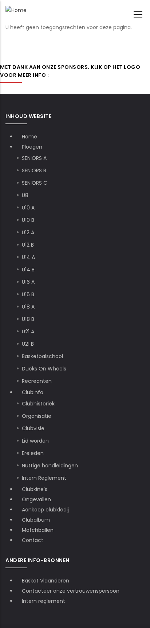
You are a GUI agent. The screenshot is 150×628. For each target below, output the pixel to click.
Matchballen (38, 530)
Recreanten (37, 381)
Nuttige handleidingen (50, 465)
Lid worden (35, 440)
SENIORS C (34, 183)
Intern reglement (43, 601)
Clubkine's (34, 489)
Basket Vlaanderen (45, 580)
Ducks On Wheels (44, 368)
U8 (25, 195)
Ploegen (33, 146)
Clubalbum (36, 519)
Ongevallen (36, 499)
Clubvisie (33, 428)
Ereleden (33, 453)
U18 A (28, 306)
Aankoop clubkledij (45, 509)
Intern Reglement (44, 478)
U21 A (28, 331)
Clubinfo (33, 392)
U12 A (28, 232)
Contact (32, 540)
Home (29, 136)
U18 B (28, 319)
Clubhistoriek (38, 403)
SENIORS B (34, 170)
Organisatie (36, 416)
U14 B (28, 269)
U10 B (28, 220)
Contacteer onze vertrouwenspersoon (70, 590)
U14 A (28, 257)
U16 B (28, 294)
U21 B (28, 344)
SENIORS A (34, 158)
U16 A (28, 282)
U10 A (28, 207)
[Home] (16, 10)
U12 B (28, 244)
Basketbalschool (42, 356)
